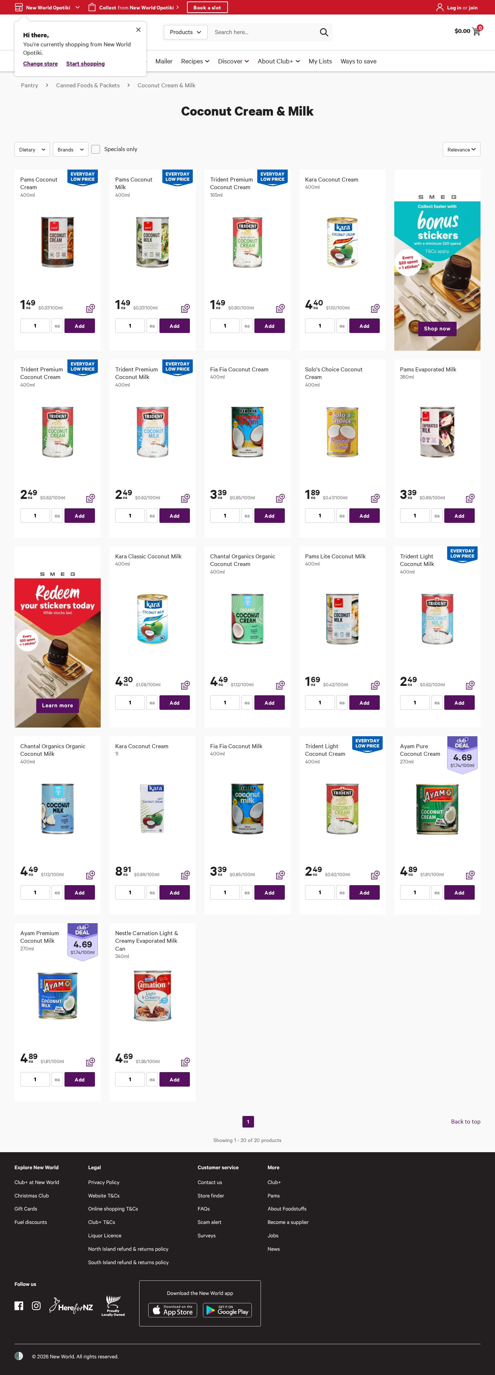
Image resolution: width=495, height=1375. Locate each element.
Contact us (210, 1182)
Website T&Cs (104, 1195)
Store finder (211, 1195)
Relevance (459, 149)
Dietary (27, 149)
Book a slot (207, 7)
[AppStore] (172, 1310)
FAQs (204, 1208)
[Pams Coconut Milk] (152, 242)
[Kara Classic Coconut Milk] (152, 619)
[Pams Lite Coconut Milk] (342, 619)
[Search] (324, 32)
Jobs (272, 1235)
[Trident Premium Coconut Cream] (247, 242)
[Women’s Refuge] (18, 1356)
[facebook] (18, 1305)
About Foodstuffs (287, 1208)
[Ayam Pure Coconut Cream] (437, 809)
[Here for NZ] (71, 1305)
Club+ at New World (36, 1182)
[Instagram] (36, 1305)
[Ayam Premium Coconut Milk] (58, 996)
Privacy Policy (103, 1182)
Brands (66, 149)
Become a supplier (287, 1221)
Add (80, 325)
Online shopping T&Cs (113, 1208)
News (273, 1248)
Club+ (274, 1182)
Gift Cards (25, 1208)
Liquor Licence (104, 1235)
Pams (273, 1195)
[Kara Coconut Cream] (342, 242)
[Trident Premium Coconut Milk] (152, 432)
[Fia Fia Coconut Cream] (247, 432)
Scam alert (210, 1221)
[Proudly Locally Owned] (113, 1306)
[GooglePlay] (227, 1310)
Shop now (437, 328)
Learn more (57, 705)
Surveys (207, 1235)
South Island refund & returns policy (128, 1262)
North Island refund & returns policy (128, 1248)
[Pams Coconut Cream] (58, 242)
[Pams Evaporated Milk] (437, 432)
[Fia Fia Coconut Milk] (247, 809)
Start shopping (85, 63)
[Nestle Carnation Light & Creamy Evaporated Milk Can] (152, 996)
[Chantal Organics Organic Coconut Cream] (247, 619)
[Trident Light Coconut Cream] (342, 809)
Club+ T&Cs (101, 1221)
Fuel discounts (30, 1221)
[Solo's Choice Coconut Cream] (342, 432)
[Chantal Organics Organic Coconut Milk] (58, 809)
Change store (40, 63)
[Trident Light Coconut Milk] (437, 619)
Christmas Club (31, 1195)
